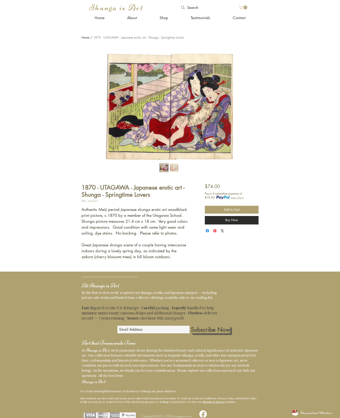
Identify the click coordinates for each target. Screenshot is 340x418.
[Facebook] (203, 414)
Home (85, 37)
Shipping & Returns (213, 402)
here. (173, 391)
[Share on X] (222, 230)
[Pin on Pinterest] (215, 230)
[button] (243, 7)
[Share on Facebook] (207, 230)
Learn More (237, 197)
